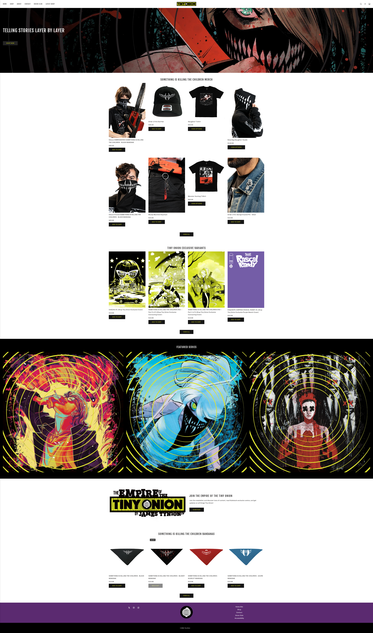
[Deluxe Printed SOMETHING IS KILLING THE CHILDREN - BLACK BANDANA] (127, 185)
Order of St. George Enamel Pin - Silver (242, 215)
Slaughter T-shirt (194, 122)
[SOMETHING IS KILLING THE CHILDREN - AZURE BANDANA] (246, 555)
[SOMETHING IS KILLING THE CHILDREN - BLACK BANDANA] (127, 555)
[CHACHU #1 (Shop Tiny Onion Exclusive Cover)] (127, 279)
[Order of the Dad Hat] (166, 101)
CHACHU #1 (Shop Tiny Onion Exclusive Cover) (126, 310)
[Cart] (369, 4)
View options (196, 129)
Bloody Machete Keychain (157, 215)
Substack (196, 509)
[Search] (361, 4)
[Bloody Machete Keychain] (166, 185)
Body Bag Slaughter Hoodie (237, 140)
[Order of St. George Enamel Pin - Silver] (246, 185)
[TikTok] (138, 608)
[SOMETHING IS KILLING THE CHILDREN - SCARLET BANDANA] (206, 555)
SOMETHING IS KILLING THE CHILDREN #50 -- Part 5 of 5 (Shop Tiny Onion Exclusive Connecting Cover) (165, 312)
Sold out (155, 585)
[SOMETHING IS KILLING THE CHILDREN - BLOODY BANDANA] (166, 555)
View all (186, 234)
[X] (129, 608)
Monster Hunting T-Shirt (197, 196)
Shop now (10, 43)
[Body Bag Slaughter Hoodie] (246, 110)
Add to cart (117, 149)
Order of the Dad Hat (156, 122)
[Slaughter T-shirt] (206, 101)
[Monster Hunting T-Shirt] (206, 176)
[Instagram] (134, 608)
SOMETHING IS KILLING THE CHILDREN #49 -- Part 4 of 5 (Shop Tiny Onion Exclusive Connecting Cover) (205, 312)
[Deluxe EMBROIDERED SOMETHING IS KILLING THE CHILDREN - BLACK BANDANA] (127, 110)
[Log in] (365, 4)
